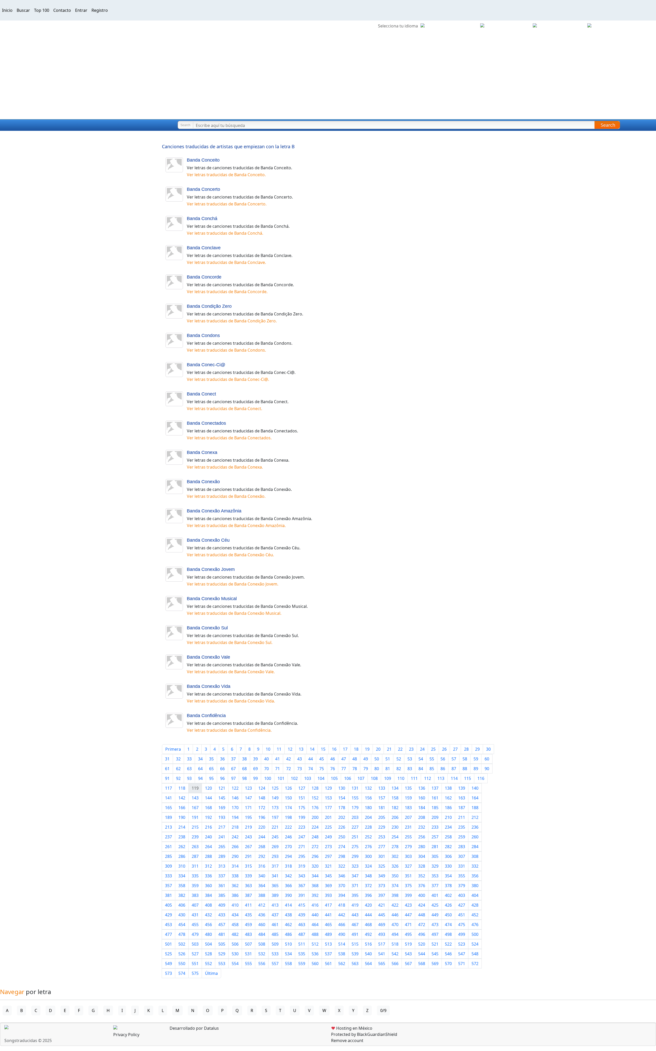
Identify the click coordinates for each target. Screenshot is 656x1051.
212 (474, 817)
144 (208, 798)
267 (248, 846)
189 (168, 817)
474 (448, 924)
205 (381, 817)
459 (248, 924)
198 (288, 817)
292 (261, 856)
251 (355, 837)
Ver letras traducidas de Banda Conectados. (229, 438)
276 (368, 846)
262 (181, 846)
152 (315, 798)
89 (476, 768)
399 (408, 895)
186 (448, 807)
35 (211, 759)
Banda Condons (203, 335)
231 (408, 827)
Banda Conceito (203, 160)
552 (208, 963)
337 (221, 876)
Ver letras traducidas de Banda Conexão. (226, 496)
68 (244, 768)
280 (421, 846)
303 (408, 856)
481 (221, 934)
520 (421, 944)
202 (341, 817)
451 (461, 915)
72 (288, 768)
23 (411, 749)
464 (315, 924)
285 (168, 856)
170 (235, 807)
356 (474, 876)
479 (195, 934)
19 (367, 749)
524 (474, 944)
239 (195, 837)
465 (328, 924)
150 (288, 798)
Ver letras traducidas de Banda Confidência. (229, 730)
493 (381, 934)
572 (474, 963)
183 (408, 807)
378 (448, 885)
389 (275, 895)
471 (408, 924)
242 (235, 837)
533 (275, 954)
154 (341, 798)
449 (435, 915)
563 (355, 963)
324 (368, 866)
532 (261, 954)
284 (474, 846)
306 (448, 856)
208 (421, 817)
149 (275, 798)
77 (343, 768)
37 (233, 759)
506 (235, 944)
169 (221, 807)
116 (480, 778)
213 (168, 827)
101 (281, 778)
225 (328, 827)
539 (355, 954)
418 (341, 905)
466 (341, 924)
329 (435, 866)
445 (381, 915)
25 (433, 749)
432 (208, 915)
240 (208, 837)
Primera (173, 749)
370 (341, 885)
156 (368, 798)
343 (301, 876)
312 (208, 866)
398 (395, 895)
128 (315, 788)
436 (261, 915)
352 (421, 876)
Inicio (7, 10)
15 (323, 749)
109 (387, 778)
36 (222, 759)
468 (368, 924)
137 (435, 788)
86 (442, 768)
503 (195, 944)
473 (435, 924)
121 (221, 788)
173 (275, 807)
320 (315, 866)
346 (341, 876)
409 (221, 905)
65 (211, 768)
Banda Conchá (202, 218)
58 (465, 759)
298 (341, 856)
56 (442, 759)
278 (395, 846)
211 (461, 817)
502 (181, 944)
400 (421, 895)
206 (395, 817)
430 (181, 915)
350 (395, 876)
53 (409, 759)
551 (195, 963)
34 (200, 759)
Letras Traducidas (34, 125)
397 (381, 895)
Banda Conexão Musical (212, 598)
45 (321, 759)
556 (261, 963)
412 (261, 905)
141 (168, 798)
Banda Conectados (206, 423)
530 (235, 954)
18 (356, 749)
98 (244, 778)
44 (310, 759)
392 (315, 895)
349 (381, 876)
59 (476, 759)
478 (181, 934)
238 (181, 837)
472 (421, 924)
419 (355, 905)
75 (321, 768)
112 (427, 778)
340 (261, 876)
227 (355, 827)
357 (168, 885)
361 (221, 885)
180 (368, 807)
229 (381, 827)
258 (448, 837)
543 (408, 954)
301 (381, 856)
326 (395, 866)
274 (341, 846)
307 (461, 856)
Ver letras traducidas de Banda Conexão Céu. (230, 555)
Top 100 (41, 10)
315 (248, 866)
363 (248, 885)
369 (328, 885)
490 (341, 934)
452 (474, 915)
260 (474, 837)
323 (355, 866)
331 (461, 866)
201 (328, 817)
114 (454, 778)
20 (378, 749)
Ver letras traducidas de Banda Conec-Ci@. (228, 379)
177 (328, 807)
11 (279, 749)
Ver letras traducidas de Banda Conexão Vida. (231, 701)
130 (341, 788)
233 (435, 827)
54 (420, 759)
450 (448, 915)
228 (368, 827)
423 (408, 905)
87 (454, 768)
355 (461, 876)
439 (301, 915)
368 (315, 885)
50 (376, 759)
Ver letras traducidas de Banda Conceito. (226, 174)
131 (355, 788)
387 (248, 895)
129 (328, 788)
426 (448, 905)
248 (315, 837)
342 (288, 876)
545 (435, 954)
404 (474, 895)
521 (435, 944)
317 (275, 866)
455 (195, 924)
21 (389, 749)
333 (168, 876)
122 (235, 788)
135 (408, 788)
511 (301, 944)
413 (275, 905)
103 (307, 778)
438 (288, 915)
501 (168, 944)
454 (181, 924)
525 (168, 954)
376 (421, 885)
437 (275, 915)
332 (474, 866)
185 (435, 807)
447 (408, 915)
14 (312, 749)
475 (461, 924)
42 (288, 759)
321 (328, 866)
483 (248, 934)
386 (235, 895)
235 (461, 827)
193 (221, 817)
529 (221, 954)
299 (355, 856)
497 (435, 934)
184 (421, 807)
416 (315, 905)
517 (381, 944)
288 (208, 856)
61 (167, 768)
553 (221, 963)
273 (328, 846)
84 (420, 768)
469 (381, 924)
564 (368, 963)
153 (328, 798)
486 (288, 934)
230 (395, 827)
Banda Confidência (206, 715)
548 (474, 954)
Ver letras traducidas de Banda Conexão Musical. (234, 613)
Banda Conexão (203, 481)
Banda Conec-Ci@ (206, 364)
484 (261, 934)
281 (435, 846)
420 (368, 905)
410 (235, 905)
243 (248, 837)
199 (301, 817)
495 (408, 934)
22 (400, 749)
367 (301, 885)
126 (288, 788)
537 (328, 954)
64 (200, 768)
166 (181, 807)
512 (315, 944)
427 (461, 905)
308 (474, 856)
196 (261, 817)
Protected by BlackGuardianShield (364, 1034)
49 (365, 759)
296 (315, 856)
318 (288, 866)
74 (310, 768)
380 (474, 885)
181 (381, 807)
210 (448, 817)
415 (301, 905)
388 (261, 895)
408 (208, 905)
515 (355, 944)
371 (355, 885)
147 (248, 798)
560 (315, 963)
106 (347, 778)
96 (222, 778)
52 (398, 759)
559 (301, 963)
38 (244, 759)
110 (400, 778)
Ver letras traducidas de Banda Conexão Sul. (229, 642)
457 (221, 924)
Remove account (347, 1040)
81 (387, 768)
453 (168, 924)
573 (168, 973)
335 (195, 876)
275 (355, 846)
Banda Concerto (203, 189)
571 (461, 963)
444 (368, 915)
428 (474, 905)
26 (444, 749)
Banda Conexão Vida (208, 686)
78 (354, 768)
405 (168, 905)
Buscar (23, 10)
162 (448, 798)
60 (487, 759)
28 (466, 749)
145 (221, 798)
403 (461, 895)
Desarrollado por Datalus (194, 1028)
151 (301, 798)
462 (288, 924)
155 (355, 798)
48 (354, 759)
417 (328, 905)
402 (448, 895)
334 (181, 876)
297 (328, 856)
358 (181, 885)
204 (368, 817)
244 (261, 837)
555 (248, 963)
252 (368, 837)
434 (235, 915)
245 (275, 837)
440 (315, 915)
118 (181, 788)
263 (195, 846)
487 (301, 934)
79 (365, 768)
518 (395, 944)
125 (275, 788)
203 (355, 817)
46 (332, 759)
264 (208, 846)
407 (195, 905)
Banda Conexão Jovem (211, 569)
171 (248, 807)
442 (341, 915)
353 (435, 876)
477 (168, 934)
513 (328, 944)
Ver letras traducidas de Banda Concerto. (226, 204)
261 (168, 846)
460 (261, 924)
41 (277, 759)
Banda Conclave (204, 247)
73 (299, 768)
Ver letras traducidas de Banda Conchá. (225, 233)
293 (275, 856)
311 (195, 866)
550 (181, 963)
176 (315, 807)
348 (368, 876)
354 (448, 876)
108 (374, 778)
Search (608, 125)
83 (409, 768)
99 (255, 778)
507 (248, 944)
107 (360, 778)
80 (376, 768)
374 (395, 885)
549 (168, 963)
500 (474, 934)
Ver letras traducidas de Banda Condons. (226, 350)
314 (235, 866)
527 (195, 954)
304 (421, 856)
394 (341, 895)
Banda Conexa (202, 452)
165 (168, 807)
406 (181, 905)
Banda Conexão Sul (207, 627)
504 (208, 944)
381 (168, 895)
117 (168, 788)
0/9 (383, 1010)
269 (275, 846)
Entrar (81, 10)
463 (301, 924)
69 (255, 768)
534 (288, 954)
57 (454, 759)
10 (268, 749)
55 (431, 759)
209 (435, 817)
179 (355, 807)
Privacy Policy (126, 1034)
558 (288, 963)
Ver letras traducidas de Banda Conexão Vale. (231, 672)
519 (408, 944)
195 (248, 817)
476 (474, 924)
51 (387, 759)
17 (345, 749)
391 (301, 895)
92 (178, 778)
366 (288, 885)
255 (408, 837)
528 (208, 954)
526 (181, 954)
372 (368, 885)
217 (221, 827)
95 (211, 778)
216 (208, 827)
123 (248, 788)
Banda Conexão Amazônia (214, 510)
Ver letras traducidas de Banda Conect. (224, 408)
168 (208, 807)
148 (261, 798)
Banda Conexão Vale (208, 657)
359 (195, 885)
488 (315, 934)
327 (408, 866)
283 (461, 846)
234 (448, 827)
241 (221, 837)
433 (221, 915)
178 (341, 807)
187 (461, 807)
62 (178, 768)
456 (208, 924)
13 (301, 749)
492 (368, 934)
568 (421, 963)
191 (195, 817)
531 (248, 954)
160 (421, 798)
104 (320, 778)
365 (275, 885)
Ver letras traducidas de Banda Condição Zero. (232, 321)
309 (168, 866)
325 (381, 866)
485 (275, 934)
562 (341, 963)
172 (261, 807)
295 (301, 856)
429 (168, 915)
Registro (99, 10)
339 (248, 876)
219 (248, 827)
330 (448, 866)
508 (261, 944)
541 (381, 954)
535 (301, 954)
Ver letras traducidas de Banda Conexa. (225, 467)
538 (341, 954)
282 (448, 846)
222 (288, 827)
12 (290, 749)
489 (328, 934)
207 (408, 817)
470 (395, 924)
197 (275, 817)
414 (288, 905)
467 (355, 924)
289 (221, 856)
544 (421, 954)
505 (221, 944)
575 (195, 973)
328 (421, 866)
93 (189, 778)
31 (167, 759)
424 (421, 905)
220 (261, 827)
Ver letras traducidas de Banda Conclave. (226, 262)
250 (341, 837)
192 (208, 817)
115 (467, 778)
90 (487, 768)
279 (408, 846)
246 (288, 837)
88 (465, 768)
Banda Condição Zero (209, 306)
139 (461, 788)
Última (211, 973)
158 (395, 798)
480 (208, 934)
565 (381, 963)
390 (288, 895)
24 (422, 749)
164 (474, 798)
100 (267, 778)
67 (233, 768)
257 (435, 837)
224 (315, 827)
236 (474, 827)
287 (195, 856)
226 (341, 827)
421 (381, 905)
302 (395, 856)
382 (181, 895)
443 (355, 915)
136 (421, 788)
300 (368, 856)
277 (381, 846)
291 (248, 856)
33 (189, 759)
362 (235, 885)
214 (181, 827)
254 (395, 837)
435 (248, 915)
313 (221, 866)
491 (355, 934)
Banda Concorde (204, 277)
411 (248, 905)
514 (341, 944)
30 (488, 749)
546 (448, 954)
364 (261, 885)
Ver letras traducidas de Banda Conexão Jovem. (232, 584)
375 (408, 885)
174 (288, 807)
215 (195, 827)
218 (235, 827)
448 (421, 915)
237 (168, 837)
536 (315, 954)
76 (332, 768)
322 (341, 866)
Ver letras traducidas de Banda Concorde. (227, 291)
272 (315, 846)
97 (233, 778)
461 (275, 924)
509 (275, 944)
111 (414, 778)
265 (221, 846)
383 (195, 895)
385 (221, 895)
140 (474, 788)
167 (195, 807)
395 (355, 895)
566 (395, 963)
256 (421, 837)
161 (435, 798)
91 (167, 778)
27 (455, 749)
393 (328, 895)
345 (328, 876)
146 (235, 798)
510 (288, 944)
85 (431, 768)
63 (189, 768)
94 (200, 778)
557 (275, 963)
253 (381, 837)
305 (435, 856)
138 (448, 788)
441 (328, 915)
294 (288, 856)
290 (235, 856)
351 (408, 876)
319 (301, 866)
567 (408, 963)
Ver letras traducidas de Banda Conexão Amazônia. (236, 525)
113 (440, 778)
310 (181, 866)
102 (294, 778)
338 (235, 876)
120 (208, 788)
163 (461, 798)
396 (368, 895)
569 (435, 963)
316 (261, 866)
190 (181, 817)
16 (334, 749)
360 (208, 885)
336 (208, 876)
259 (461, 837)
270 (288, 846)
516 (368, 944)
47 (343, 759)
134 (395, 788)
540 (368, 954)
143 (195, 798)
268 (261, 846)
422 (395, 905)
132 (368, 788)
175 (301, 807)
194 (235, 817)
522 (448, 944)
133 (381, 788)
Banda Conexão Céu (208, 540)
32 (178, 759)
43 (299, 759)
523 (461, 944)
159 (408, 798)
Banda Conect (201, 393)
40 (266, 759)
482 (235, 934)
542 (395, 954)
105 (334, 778)
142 (181, 798)
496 (421, 934)
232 (421, 827)
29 (477, 749)
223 (301, 827)
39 (255, 759)
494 (395, 934)
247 (301, 837)
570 (448, 963)
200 (315, 817)
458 (235, 924)
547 (461, 954)
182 (395, 807)
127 (301, 788)
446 (395, 915)
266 (235, 846)
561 (328, 963)
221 (275, 827)
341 (275, 876)
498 (448, 934)
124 (261, 788)
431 (195, 915)
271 (301, 846)
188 (474, 807)
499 (461, 934)
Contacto (62, 10)
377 (435, 885)
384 (208, 895)
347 (355, 876)
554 (235, 963)
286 (181, 856)
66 (222, 768)
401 (435, 895)
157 (381, 798)
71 (277, 768)
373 (381, 885)
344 (315, 876)
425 (435, 905)
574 (181, 973)
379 (461, 885)
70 (266, 768)
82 (398, 768)
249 (328, 837)
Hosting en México (351, 1028)
